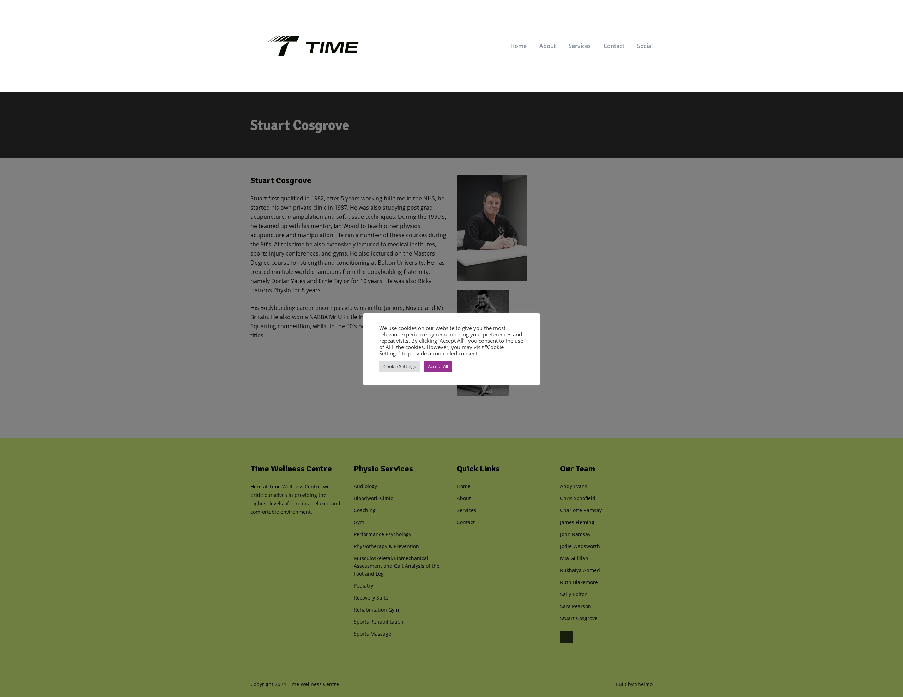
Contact (614, 46)
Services (580, 46)
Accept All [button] (438, 366)
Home (518, 46)
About (547, 46)
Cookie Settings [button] (399, 366)
